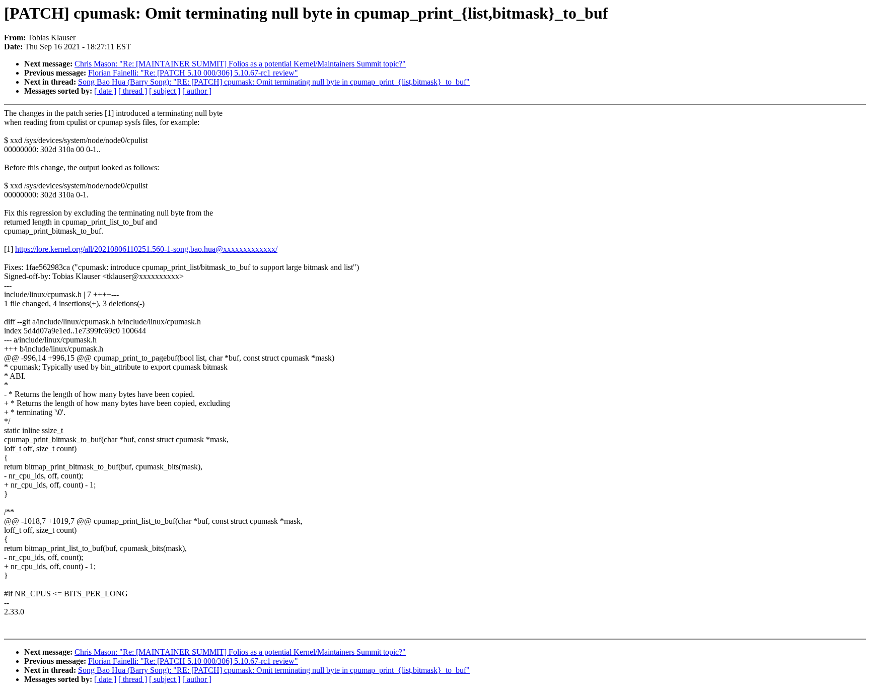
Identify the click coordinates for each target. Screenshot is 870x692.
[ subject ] (164, 91)
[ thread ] (132, 91)
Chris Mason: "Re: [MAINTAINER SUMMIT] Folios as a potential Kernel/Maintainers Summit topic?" (240, 63)
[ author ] (196, 91)
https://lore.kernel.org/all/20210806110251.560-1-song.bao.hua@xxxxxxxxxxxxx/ (146, 249)
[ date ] (105, 91)
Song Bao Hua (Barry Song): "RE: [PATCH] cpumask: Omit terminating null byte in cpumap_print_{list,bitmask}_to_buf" (274, 82)
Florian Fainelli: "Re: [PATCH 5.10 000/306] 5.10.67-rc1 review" (193, 72)
